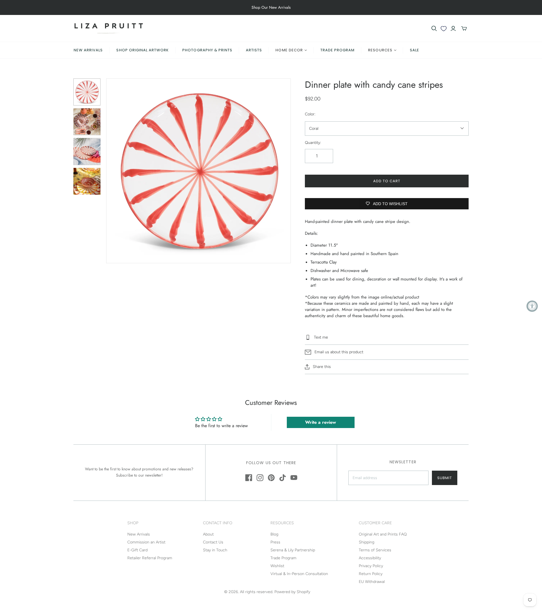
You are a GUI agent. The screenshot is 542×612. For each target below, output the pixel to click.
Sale (414, 50)
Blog (274, 534)
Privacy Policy (371, 565)
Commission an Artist (146, 542)
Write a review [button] (320, 422)
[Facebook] (248, 477)
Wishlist (277, 565)
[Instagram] (260, 477)
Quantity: (313, 142)
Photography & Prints (207, 50)
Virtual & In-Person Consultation (299, 573)
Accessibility (370, 558)
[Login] (453, 28)
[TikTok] (282, 477)
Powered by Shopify (292, 591)
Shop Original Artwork (142, 50)
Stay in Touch (215, 550)
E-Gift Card (137, 550)
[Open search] (434, 28)
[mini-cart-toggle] (464, 28)
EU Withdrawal (372, 581)
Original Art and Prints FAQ (383, 534)
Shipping (366, 542)
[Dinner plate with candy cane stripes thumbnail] (86, 92)
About (208, 534)
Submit (444, 478)
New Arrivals (88, 50)
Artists (254, 50)
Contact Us (213, 542)
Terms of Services (375, 550)
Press (275, 542)
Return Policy (371, 573)
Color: (310, 114)
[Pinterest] (271, 477)
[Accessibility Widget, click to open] (532, 306)
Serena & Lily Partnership (292, 550)
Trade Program (337, 50)
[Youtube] (293, 477)
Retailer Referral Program (149, 558)
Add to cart (386, 181)
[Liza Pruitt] (108, 28)
